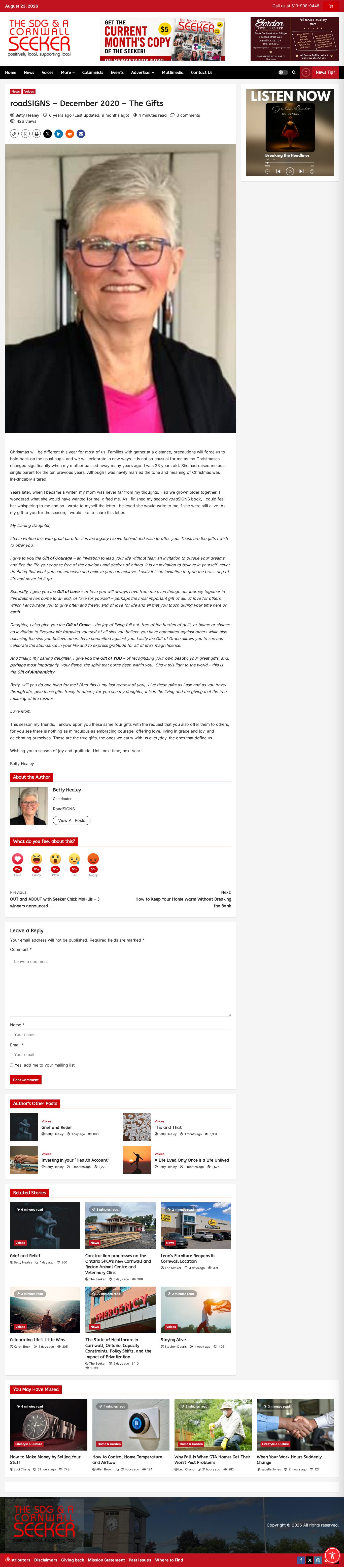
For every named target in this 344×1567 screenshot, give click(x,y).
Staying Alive (173, 1339)
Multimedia (173, 72)
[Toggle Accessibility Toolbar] (332, 1555)
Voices (47, 72)
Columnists (92, 72)
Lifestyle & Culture (28, 1444)
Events (117, 72)
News (29, 72)
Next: (183, 899)
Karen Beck (22, 1346)
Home (10, 72)
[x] (309, 1560)
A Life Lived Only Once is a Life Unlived (137, 1160)
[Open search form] (294, 72)
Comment (21, 949)
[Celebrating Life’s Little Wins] (45, 1310)
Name (17, 1024)
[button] (283, 72)
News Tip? (325, 72)
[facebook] (301, 1560)
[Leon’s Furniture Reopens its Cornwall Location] (196, 1225)
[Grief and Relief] (45, 1225)
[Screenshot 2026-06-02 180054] (295, 38)
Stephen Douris (176, 1346)
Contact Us (201, 72)
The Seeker (97, 1279)
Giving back (72, 1559)
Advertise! (141, 72)
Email (17, 1044)
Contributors (17, 1559)
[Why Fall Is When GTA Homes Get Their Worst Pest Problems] (213, 1425)
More (66, 72)
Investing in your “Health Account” (24, 1160)
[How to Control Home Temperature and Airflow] (131, 1425)
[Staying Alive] (196, 1310)
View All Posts (71, 820)
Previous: (55, 899)
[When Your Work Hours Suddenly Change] (295, 1425)
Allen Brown (104, 1469)
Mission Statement (106, 1559)
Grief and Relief (24, 1127)
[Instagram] (318, 1560)
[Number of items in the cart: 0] (331, 6)
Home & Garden (109, 1444)
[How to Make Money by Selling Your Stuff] (48, 1425)
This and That (137, 1127)
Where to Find (169, 1559)
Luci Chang (22, 1469)
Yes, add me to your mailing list (44, 1065)
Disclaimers (45, 1559)
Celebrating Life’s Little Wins (37, 1339)
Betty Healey (27, 115)
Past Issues (140, 1559)
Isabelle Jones (271, 1469)
